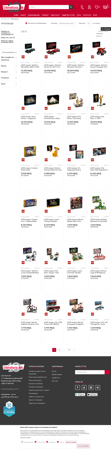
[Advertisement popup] (55, 44)
